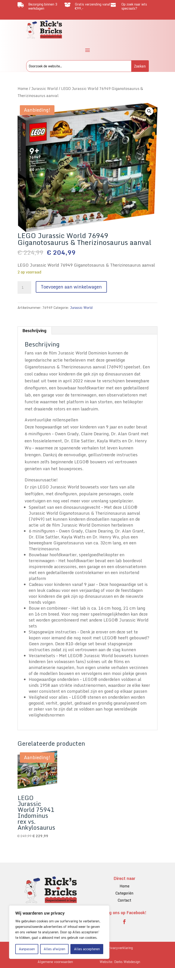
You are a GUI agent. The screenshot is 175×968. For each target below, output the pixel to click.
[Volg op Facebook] (124, 921)
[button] (149, 111)
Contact (124, 900)
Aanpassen (27, 949)
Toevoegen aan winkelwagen (71, 287)
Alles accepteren (87, 949)
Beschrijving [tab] (34, 330)
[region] (59, 932)
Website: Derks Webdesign (120, 961)
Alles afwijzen (54, 949)
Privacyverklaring (120, 947)
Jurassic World (44, 88)
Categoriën (124, 893)
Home (23, 88)
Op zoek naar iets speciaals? (134, 6)
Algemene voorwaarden (55, 961)
